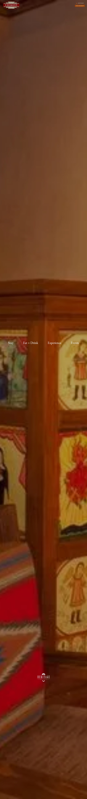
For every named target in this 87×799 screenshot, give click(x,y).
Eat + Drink (30, 343)
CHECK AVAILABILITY (79, 5)
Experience (54, 343)
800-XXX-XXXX (78, 10)
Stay (10, 343)
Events (75, 343)
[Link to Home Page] (11, 4)
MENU (5, 11)
